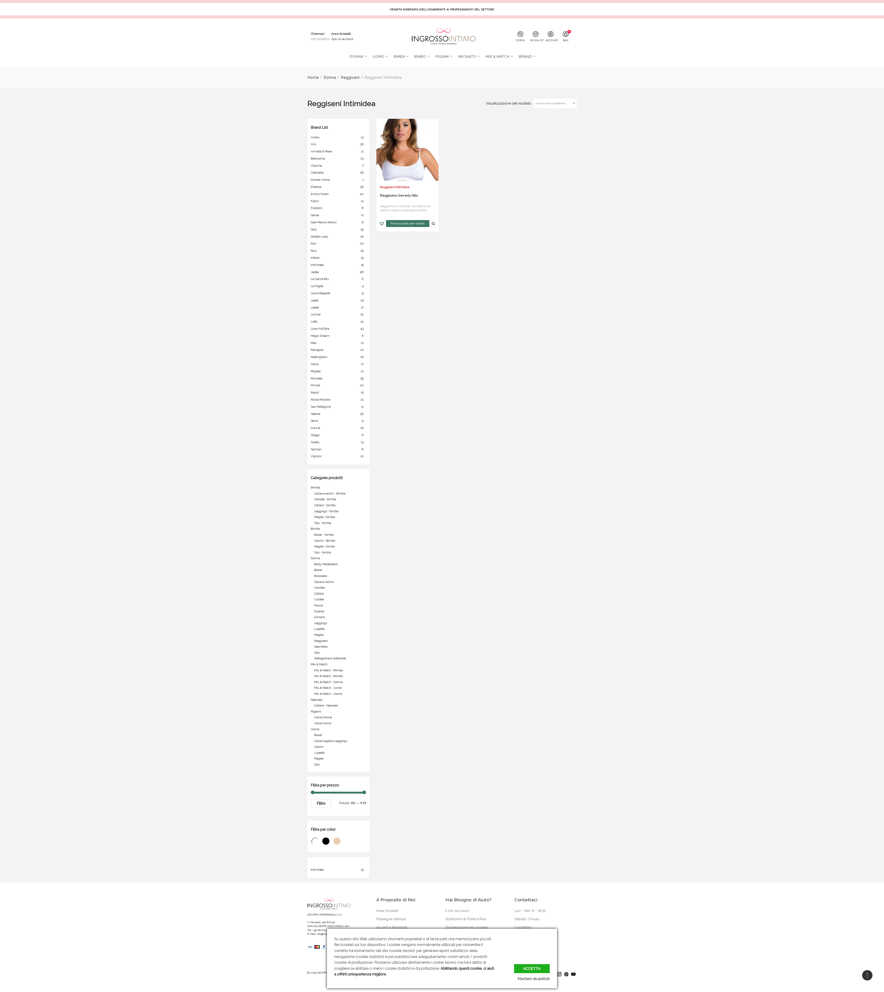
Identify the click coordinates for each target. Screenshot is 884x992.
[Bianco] (316, 845)
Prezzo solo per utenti (408, 223)
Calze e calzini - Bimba (330, 493)
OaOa (337, 364)
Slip (317, 652)
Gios (337, 229)
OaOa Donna (323, 717)
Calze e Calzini (324, 582)
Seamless (321, 646)
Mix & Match (498, 57)
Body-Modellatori (326, 564)
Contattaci (523, 927)
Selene (337, 414)
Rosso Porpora (337, 399)
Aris (337, 144)
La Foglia (337, 286)
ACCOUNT (551, 40)
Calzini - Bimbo (324, 540)
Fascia (318, 605)
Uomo (378, 57)
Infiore (337, 257)
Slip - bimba (322, 523)
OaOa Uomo (322, 723)
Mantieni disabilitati (534, 979)
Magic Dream (337, 335)
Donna (356, 57)
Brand (525, 57)
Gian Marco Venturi (337, 222)
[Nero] (327, 845)
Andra (337, 137)
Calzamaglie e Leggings (330, 741)
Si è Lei (337, 428)
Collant (319, 593)
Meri (337, 343)
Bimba (399, 57)
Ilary (337, 250)
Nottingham (337, 357)
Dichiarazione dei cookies (466, 927)
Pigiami (442, 57)
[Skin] (338, 845)
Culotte (319, 599)
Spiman (337, 449)
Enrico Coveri (337, 194)
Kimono (319, 617)
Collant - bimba (324, 505)
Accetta (532, 968)
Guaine (319, 611)
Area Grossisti (387, 911)
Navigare (337, 350)
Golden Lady (337, 236)
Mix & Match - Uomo (328, 693)
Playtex (337, 371)
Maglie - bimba (324, 517)
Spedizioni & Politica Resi (465, 919)
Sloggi (337, 435)
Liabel (337, 307)
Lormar (337, 314)
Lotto (337, 321)
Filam (337, 201)
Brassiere (320, 576)
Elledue (337, 187)
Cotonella (337, 172)
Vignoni (337, 456)
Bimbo (420, 57)
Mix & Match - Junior (328, 687)
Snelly (337, 442)
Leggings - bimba (326, 511)
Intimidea (337, 265)
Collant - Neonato (326, 705)
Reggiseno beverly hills (399, 195)
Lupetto (319, 629)
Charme (337, 165)
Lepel (337, 300)
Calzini (318, 746)
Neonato (467, 57)
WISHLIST (536, 40)
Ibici (337, 243)
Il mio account (457, 911)
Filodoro (337, 208)
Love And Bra (337, 328)
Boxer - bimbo (324, 534)
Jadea (337, 272)
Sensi (337, 420)
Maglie (318, 635)
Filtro (321, 803)
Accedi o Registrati (391, 927)
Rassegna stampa (391, 919)
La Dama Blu (337, 279)
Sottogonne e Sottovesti (330, 658)
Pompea (337, 378)
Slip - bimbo (322, 552)
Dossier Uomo (337, 179)
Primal (337, 385)
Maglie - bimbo (324, 546)
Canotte (319, 587)
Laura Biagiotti (337, 293)
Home (313, 77)
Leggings (320, 623)
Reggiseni (350, 77)
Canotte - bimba (325, 499)
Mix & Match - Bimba (328, 670)
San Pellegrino (337, 406)
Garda (337, 215)
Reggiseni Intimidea (394, 187)
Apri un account (342, 39)
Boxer (318, 570)
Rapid (337, 392)
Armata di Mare (337, 151)
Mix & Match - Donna (328, 682)
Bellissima (337, 158)
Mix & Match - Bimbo (328, 676)
